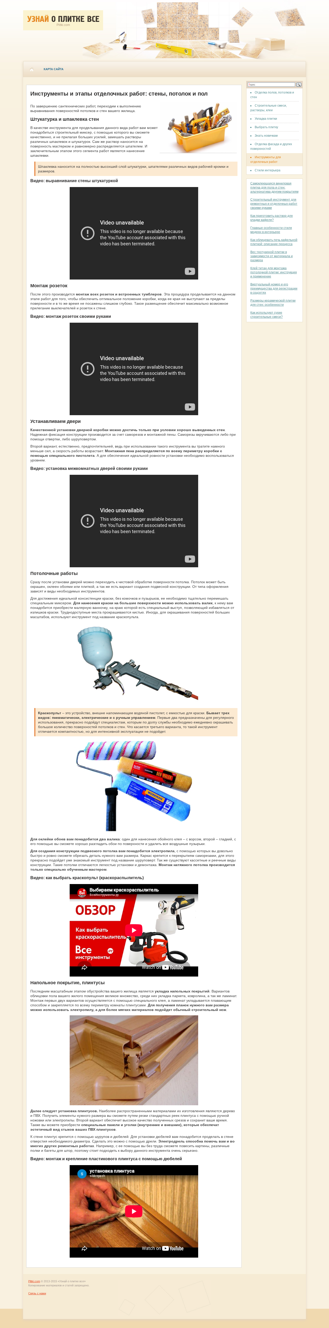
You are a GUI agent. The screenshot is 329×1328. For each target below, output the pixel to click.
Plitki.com (34, 1281)
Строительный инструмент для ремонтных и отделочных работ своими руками (273, 204)
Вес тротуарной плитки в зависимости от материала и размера (271, 256)
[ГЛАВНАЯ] (32, 69)
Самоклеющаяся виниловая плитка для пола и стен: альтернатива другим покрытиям (274, 187)
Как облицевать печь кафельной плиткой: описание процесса (273, 242)
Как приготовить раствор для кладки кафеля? (271, 218)
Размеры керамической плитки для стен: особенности (273, 303)
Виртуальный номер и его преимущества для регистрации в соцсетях (273, 288)
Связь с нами (37, 1293)
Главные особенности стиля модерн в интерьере (271, 230)
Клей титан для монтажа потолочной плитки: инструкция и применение (273, 272)
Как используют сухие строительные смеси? (266, 315)
